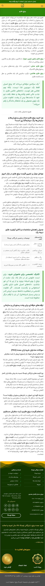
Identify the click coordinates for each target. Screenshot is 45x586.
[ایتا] (5, 505)
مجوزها (39, 485)
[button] (42, 6)
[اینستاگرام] (13, 505)
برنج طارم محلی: (36, 66)
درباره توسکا (38, 473)
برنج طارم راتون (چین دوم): (33, 59)
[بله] (13, 509)
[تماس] (5, 509)
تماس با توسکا (37, 477)
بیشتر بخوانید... (39, 542)
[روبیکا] (17, 509)
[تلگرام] (17, 505)
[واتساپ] (9, 505)
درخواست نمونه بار (13, 473)
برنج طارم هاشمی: (36, 73)
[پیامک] (9, 509)
